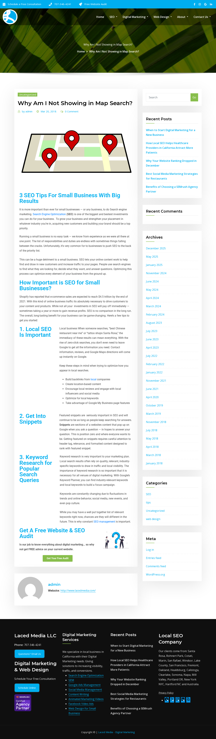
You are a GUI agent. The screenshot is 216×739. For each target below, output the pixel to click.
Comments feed (156, 566)
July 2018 (151, 430)
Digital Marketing (134, 17)
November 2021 (156, 380)
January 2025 (154, 265)
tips (148, 502)
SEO (112, 17)
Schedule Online (27, 687)
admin (27, 111)
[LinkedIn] (183, 700)
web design (153, 519)
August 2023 (154, 323)
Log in (150, 550)
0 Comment (71, 111)
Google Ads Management (85, 685)
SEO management (104, 521)
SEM (71, 680)
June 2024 (152, 281)
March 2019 (153, 414)
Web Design (162, 17)
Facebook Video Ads (81, 704)
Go (194, 97)
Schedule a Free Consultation (24, 4)
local (93, 379)
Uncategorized (27, 94)
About (181, 17)
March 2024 (153, 306)
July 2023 (151, 331)
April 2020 (152, 397)
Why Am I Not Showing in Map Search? (114, 51)
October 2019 (154, 405)
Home (100, 17)
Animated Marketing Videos (86, 699)
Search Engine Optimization (49, 214)
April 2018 (152, 447)
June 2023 (152, 339)
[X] (172, 700)
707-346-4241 (62, 4)
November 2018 (156, 422)
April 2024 (152, 298)
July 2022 (151, 356)
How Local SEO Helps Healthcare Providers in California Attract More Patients (169, 147)
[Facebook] (167, 700)
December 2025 (156, 248)
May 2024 (152, 290)
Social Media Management (85, 689)
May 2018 (152, 438)
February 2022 (155, 364)
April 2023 (152, 347)
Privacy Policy (166, 692)
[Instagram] (178, 700)
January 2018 (154, 463)
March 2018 (153, 455)
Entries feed (153, 558)
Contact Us (201, 17)
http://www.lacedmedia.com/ (78, 590)
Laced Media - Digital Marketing (116, 732)
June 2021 (152, 389)
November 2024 (156, 273)
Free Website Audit (95, 4)
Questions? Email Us (29, 653)
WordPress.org (155, 574)
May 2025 (152, 256)
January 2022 (154, 372)
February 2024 (155, 314)
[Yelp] (188, 700)
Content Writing (79, 694)
